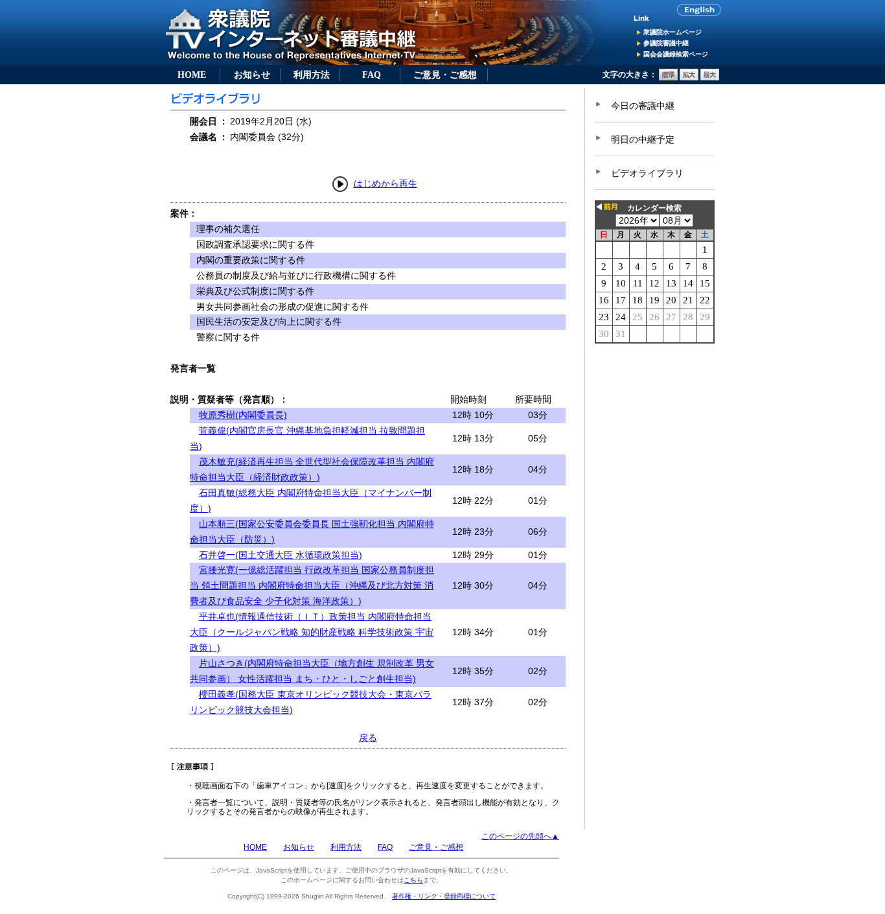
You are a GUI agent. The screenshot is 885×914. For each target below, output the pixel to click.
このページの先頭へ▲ (520, 836)
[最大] (709, 77)
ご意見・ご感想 (445, 74)
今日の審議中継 (642, 105)
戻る (368, 737)
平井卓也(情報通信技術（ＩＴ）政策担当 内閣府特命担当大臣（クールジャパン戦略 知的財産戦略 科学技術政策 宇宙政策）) (311, 632)
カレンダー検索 (654, 208)
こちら (413, 880)
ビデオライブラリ (647, 173)
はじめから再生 (385, 183)
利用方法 (311, 74)
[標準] (668, 77)
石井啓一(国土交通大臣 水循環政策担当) (280, 555)
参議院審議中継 (666, 43)
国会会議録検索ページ (675, 54)
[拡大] (689, 77)
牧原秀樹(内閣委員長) (243, 415)
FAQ (371, 74)
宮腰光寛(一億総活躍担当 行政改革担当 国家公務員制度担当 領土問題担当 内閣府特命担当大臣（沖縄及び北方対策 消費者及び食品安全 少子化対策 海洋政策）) (312, 585)
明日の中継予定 (642, 139)
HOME (192, 74)
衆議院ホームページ (672, 32)
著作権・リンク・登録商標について (444, 896)
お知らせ (252, 74)
